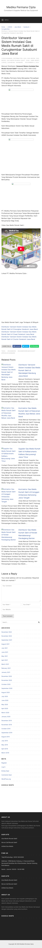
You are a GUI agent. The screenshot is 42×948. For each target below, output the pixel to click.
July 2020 (4, 696)
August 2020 (5, 692)
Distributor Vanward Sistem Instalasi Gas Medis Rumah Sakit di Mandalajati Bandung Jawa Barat (29, 370)
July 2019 (4, 740)
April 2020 (4, 708)
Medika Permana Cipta (21, 7)
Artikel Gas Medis (7, 846)
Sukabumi (26, 27)
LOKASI (10, 27)
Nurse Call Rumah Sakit (9, 842)
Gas (24, 58)
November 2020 (6, 680)
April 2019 (4, 749)
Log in (3, 767)
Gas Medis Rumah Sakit (16, 60)
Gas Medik (31, 58)
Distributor (17, 58)
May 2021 (4, 656)
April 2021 (4, 660)
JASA (27, 60)
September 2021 (6, 640)
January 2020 (5, 716)
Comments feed (6, 775)
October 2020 (5, 684)
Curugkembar (5, 29)
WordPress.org (6, 779)
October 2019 (5, 728)
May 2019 (4, 745)
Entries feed (5, 771)
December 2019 (6, 720)
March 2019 (5, 753)
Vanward (19, 62)
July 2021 (4, 648)
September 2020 (6, 688)
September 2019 (6, 732)
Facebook (17, 346)
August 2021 (5, 644)
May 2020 (4, 704)
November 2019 (6, 724)
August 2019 (5, 736)
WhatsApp (35, 346)
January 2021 (5, 672)
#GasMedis (12, 351)
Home (3, 27)
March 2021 (5, 664)
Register (4, 763)
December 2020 (6, 676)
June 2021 (4, 652)
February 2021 (6, 668)
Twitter (26, 346)
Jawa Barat (17, 27)
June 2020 (4, 700)
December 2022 (6, 632)
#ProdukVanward (8, 353)
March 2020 (5, 712)
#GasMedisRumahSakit (26, 351)
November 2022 (6, 636)
